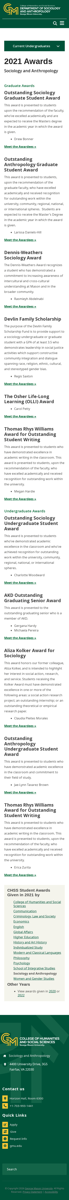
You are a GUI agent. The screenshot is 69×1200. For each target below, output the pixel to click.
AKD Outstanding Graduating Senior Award (32, 598)
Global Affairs (23, 932)
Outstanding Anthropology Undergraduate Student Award (31, 746)
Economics (21, 921)
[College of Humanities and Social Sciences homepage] (34, 1037)
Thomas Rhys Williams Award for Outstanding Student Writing (30, 434)
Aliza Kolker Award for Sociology (29, 653)
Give (13, 1131)
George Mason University (39, 1188)
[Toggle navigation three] (62, 23)
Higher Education (26, 937)
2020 (52, 991)
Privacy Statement (32, 1192)
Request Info (18, 1139)
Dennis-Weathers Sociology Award (23, 255)
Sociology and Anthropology (29, 1056)
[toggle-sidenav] (57, 46)
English (18, 927)
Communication (25, 911)
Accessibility (51, 1192)
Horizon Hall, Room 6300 (26, 1098)
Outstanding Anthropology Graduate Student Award (31, 164)
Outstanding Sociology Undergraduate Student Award (31, 523)
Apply (13, 1124)
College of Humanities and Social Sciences (37, 904)
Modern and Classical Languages (37, 953)
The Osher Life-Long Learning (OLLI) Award (29, 399)
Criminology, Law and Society (34, 916)
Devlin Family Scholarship (32, 319)
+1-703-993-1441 (21, 1106)
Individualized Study (28, 947)
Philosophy (21, 958)
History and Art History (30, 942)
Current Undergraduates (31, 46)
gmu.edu (16, 1146)
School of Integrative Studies (34, 968)
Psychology (21, 963)
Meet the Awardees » (20, 147)
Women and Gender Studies (33, 979)
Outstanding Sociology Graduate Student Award (32, 95)
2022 (21, 995)
